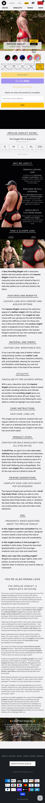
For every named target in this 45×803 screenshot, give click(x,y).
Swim (40, 8)
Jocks (5, 8)
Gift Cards (12, 756)
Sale (26, 3)
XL (31, 66)
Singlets (17, 8)
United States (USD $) (21, 764)
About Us (5, 756)
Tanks (30, 8)
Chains (12, 3)
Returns (32, 756)
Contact (19, 756)
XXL (40, 66)
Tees (19, 3)
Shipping (26, 756)
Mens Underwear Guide (22, 799)
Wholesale (39, 756)
